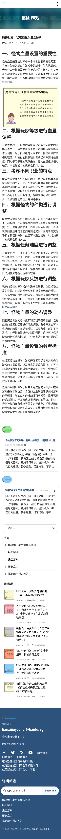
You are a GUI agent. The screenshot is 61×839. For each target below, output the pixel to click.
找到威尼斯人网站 (12, 821)
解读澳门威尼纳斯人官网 (16, 800)
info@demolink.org (13, 744)
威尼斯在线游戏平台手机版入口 (20, 765)
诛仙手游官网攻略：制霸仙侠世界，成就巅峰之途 (30, 440)
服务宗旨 (7, 816)
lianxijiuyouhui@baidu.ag (22, 729)
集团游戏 (7, 810)
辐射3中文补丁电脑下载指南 (19, 490)
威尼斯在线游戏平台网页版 (17, 761)
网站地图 (42, 753)
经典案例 (7, 805)
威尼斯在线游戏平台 (41, 829)
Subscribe (50, 791)
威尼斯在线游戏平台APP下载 (18, 770)
